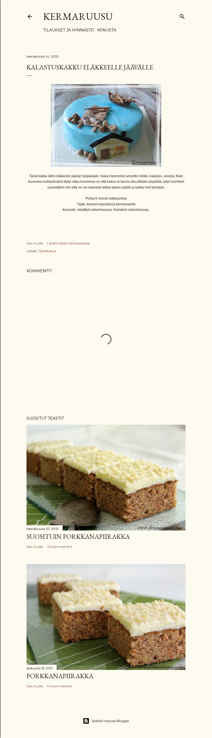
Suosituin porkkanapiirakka (78, 536)
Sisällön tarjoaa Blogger (110, 721)
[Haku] (182, 15)
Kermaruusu (78, 16)
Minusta (106, 30)
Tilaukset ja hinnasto (68, 30)
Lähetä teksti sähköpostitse (68, 243)
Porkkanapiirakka (59, 676)
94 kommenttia (59, 686)
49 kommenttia (59, 547)
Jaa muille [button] (34, 243)
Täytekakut (47, 251)
